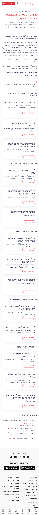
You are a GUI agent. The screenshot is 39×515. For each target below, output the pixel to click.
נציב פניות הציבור (13, 477)
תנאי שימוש (33, 477)
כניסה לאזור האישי (8, 3)
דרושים (35, 505)
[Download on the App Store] (11, 468)
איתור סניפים (33, 480)
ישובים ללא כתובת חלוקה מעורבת (11, 496)
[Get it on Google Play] (27, 468)
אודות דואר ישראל (31, 496)
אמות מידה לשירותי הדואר (10, 492)
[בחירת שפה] (18, 3)
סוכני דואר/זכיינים (31, 489)
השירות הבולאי (14, 500)
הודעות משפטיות (13, 480)
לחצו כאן (26, 423)
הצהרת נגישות (32, 502)
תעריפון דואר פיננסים (30, 483)
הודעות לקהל (33, 508)
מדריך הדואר (33, 499)
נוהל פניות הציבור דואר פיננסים (11, 487)
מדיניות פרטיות (32, 486)
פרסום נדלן (15, 483)
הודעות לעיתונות (32, 492)
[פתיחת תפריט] (36, 3)
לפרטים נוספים (29, 113)
